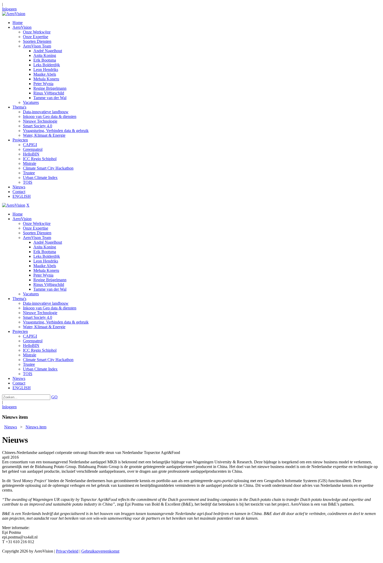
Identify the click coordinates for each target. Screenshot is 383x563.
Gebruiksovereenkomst (100, 551)
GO (54, 397)
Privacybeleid (67, 551)
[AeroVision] (13, 13)
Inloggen (9, 9)
